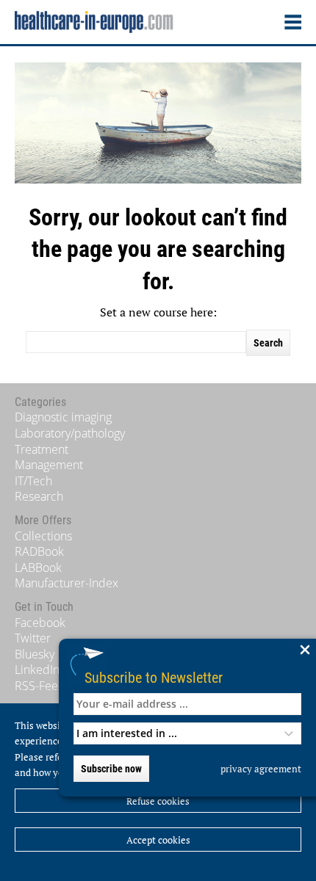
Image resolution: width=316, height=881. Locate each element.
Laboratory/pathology (70, 433)
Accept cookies (158, 839)
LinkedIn (37, 669)
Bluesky (34, 654)
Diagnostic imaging (63, 417)
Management (49, 465)
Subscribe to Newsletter (154, 677)
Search (268, 343)
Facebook (40, 622)
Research (39, 496)
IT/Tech (33, 481)
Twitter (33, 638)
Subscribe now (111, 769)
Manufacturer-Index (66, 583)
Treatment (41, 449)
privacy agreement (260, 768)
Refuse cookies (158, 801)
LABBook (38, 567)
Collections (43, 536)
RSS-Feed (40, 686)
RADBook (39, 551)
